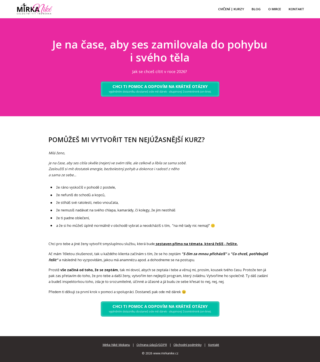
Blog (256, 9)
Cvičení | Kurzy (231, 9)
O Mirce (274, 9)
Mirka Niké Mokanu (116, 345)
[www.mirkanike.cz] (34, 9)
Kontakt (296, 9)
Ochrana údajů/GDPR (151, 345)
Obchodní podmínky (187, 345)
